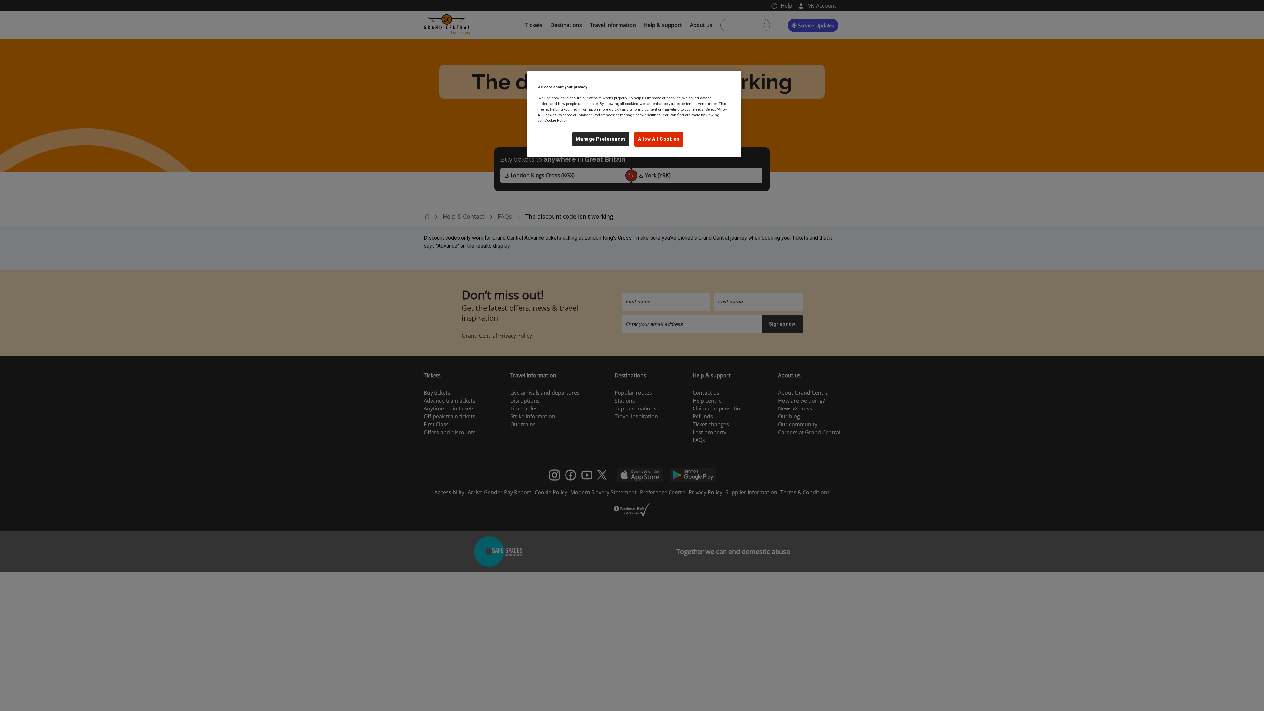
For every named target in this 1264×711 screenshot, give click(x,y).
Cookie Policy (555, 120)
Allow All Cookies (659, 139)
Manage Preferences (601, 139)
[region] (634, 114)
